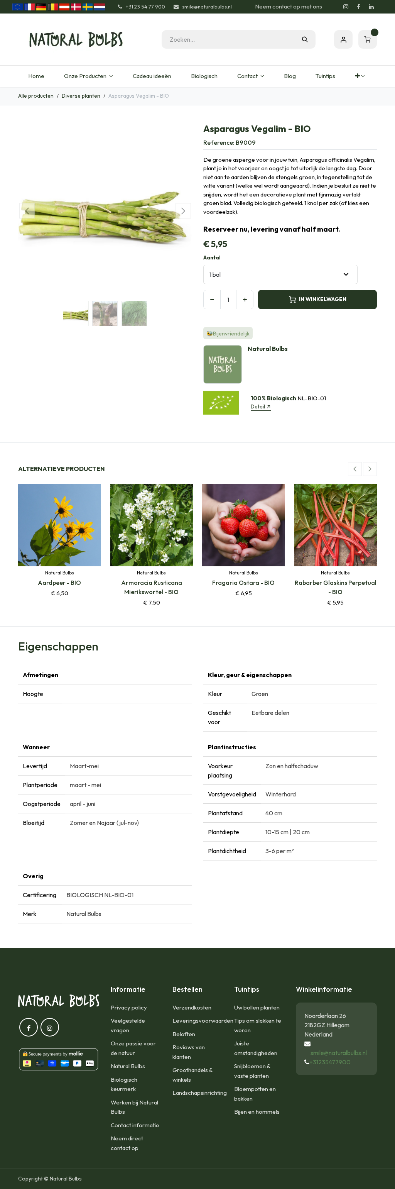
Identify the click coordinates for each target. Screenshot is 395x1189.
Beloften (183, 1034)
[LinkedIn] (371, 7)
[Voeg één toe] (244, 299)
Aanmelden (343, 39)
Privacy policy (129, 1007)
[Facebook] (358, 7)
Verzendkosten (191, 1007)
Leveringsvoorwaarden (202, 1020)
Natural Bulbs (128, 1066)
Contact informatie (135, 1125)
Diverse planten (81, 95)
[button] (26, 210)
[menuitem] (36, 76)
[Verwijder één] (212, 299)
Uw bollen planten (257, 1007)
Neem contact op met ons (288, 6)
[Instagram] (345, 7)
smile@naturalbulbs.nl (339, 1053)
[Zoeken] (305, 39)
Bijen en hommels (257, 1111)
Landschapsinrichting (199, 1092)
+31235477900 (330, 1062)
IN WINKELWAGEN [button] (322, 299)
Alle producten (36, 95)
